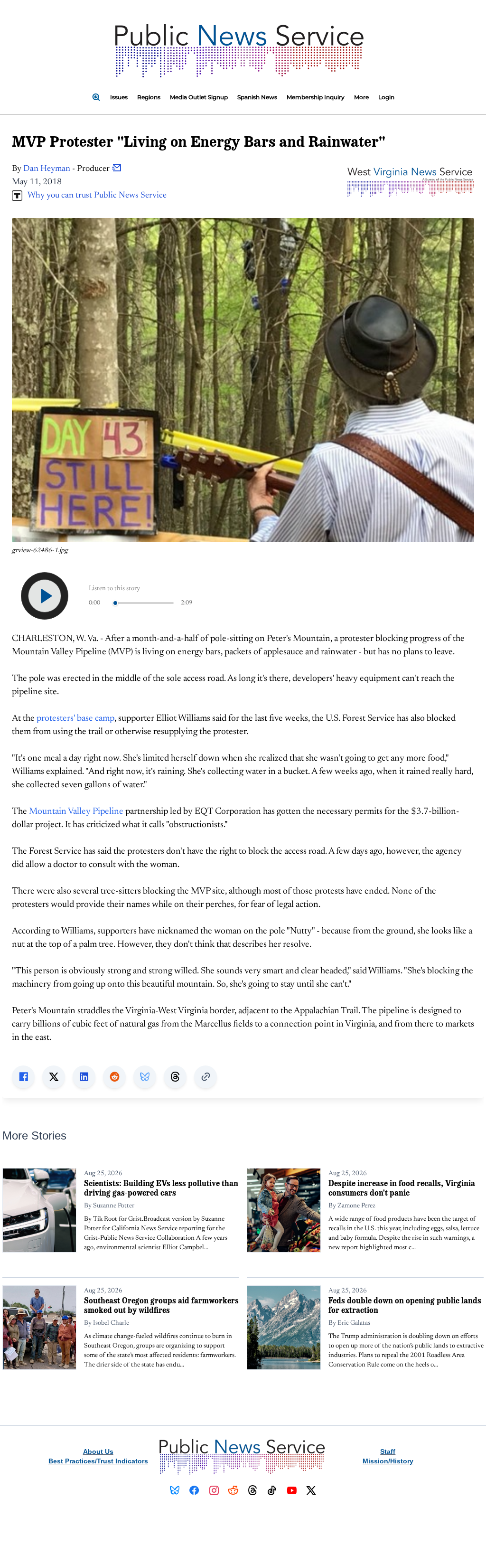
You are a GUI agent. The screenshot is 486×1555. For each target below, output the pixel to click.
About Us (98, 1451)
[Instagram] (214, 1490)
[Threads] (253, 1490)
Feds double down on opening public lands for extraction (404, 1305)
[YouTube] (292, 1490)
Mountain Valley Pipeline (76, 811)
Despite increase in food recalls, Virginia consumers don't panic (401, 1188)
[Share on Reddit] (114, 1076)
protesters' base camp (75, 718)
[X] (311, 1490)
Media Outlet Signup (199, 97)
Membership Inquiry (316, 97)
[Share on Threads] (175, 1076)
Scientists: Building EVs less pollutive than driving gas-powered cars (161, 1188)
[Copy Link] (205, 1076)
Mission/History (388, 1461)
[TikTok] (272, 1490)
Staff (387, 1451)
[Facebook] (194, 1490)
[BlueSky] (175, 1490)
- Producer (67, 169)
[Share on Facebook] (23, 1076)
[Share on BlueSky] (144, 1076)
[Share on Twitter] (53, 1076)
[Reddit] (233, 1490)
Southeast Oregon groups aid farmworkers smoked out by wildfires (161, 1305)
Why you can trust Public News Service (94, 195)
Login (386, 97)
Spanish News (257, 97)
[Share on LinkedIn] (84, 1076)
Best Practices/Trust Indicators (98, 1461)
